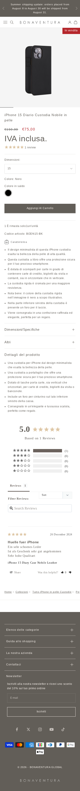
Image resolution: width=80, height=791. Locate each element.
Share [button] (17, 572)
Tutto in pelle (51, 592)
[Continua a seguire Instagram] (40, 729)
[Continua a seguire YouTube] (51, 729)
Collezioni (22, 592)
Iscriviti (41, 711)
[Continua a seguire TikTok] (63, 729)
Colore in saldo (14, 186)
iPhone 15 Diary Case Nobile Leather (32, 562)
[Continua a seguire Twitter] (28, 729)
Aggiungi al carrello (40, 208)
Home (8, 592)
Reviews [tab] (15, 485)
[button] (63, 572)
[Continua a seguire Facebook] (17, 729)
